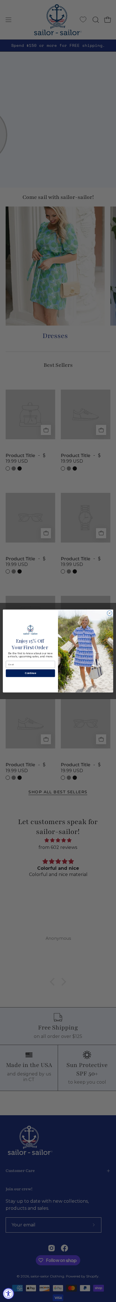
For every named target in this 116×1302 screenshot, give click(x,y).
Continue (30, 673)
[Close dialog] (109, 613)
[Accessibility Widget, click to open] (8, 1293)
